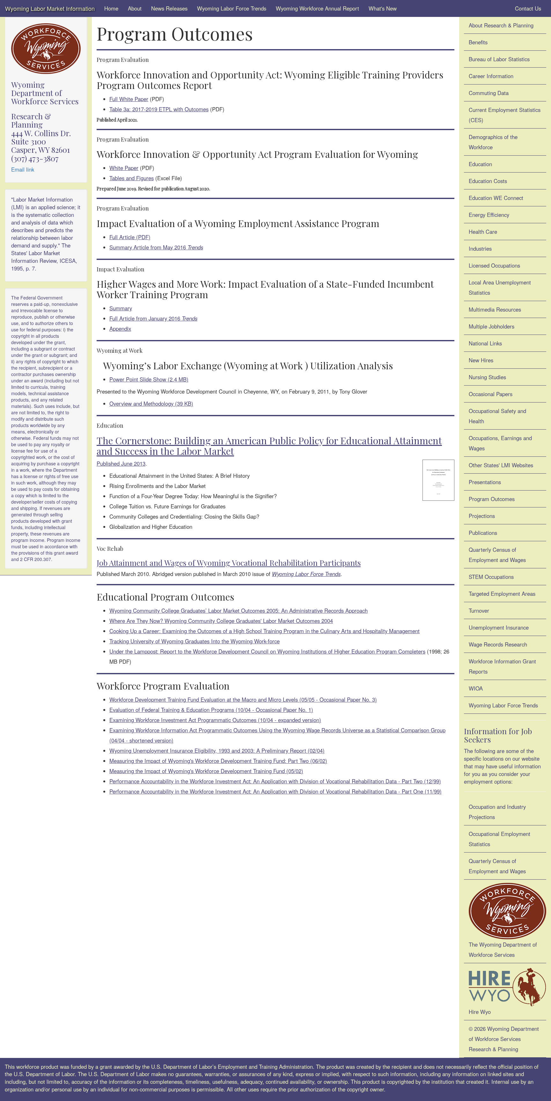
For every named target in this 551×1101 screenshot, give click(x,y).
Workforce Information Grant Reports (502, 666)
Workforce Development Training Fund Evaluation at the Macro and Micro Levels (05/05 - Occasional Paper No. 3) (243, 699)
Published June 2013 (121, 463)
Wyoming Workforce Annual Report (317, 8)
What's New (383, 8)
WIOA (476, 688)
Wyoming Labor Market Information (50, 8)
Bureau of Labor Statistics (499, 59)
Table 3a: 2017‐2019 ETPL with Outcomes (159, 109)
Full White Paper (128, 99)
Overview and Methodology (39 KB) (151, 403)
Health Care (483, 231)
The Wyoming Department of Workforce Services (503, 949)
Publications (483, 532)
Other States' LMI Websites (501, 465)
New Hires (481, 360)
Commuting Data (489, 93)
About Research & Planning (501, 25)
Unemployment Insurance (499, 627)
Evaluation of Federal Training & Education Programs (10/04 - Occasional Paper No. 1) (211, 709)
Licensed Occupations (494, 265)
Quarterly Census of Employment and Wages (497, 555)
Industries (480, 248)
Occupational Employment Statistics (499, 839)
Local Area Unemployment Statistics (500, 287)
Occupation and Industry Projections (497, 812)
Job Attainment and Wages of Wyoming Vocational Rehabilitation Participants (229, 563)
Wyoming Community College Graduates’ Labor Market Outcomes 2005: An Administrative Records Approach (238, 610)
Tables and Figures (131, 178)
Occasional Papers (490, 394)
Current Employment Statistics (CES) (504, 115)
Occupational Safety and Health (497, 416)
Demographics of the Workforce (493, 142)
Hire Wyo (480, 1012)
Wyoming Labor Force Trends (231, 8)
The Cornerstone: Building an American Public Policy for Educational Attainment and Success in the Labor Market (269, 445)
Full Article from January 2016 (153, 318)
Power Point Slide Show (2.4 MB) (148, 379)
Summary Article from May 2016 (156, 247)
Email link (22, 169)
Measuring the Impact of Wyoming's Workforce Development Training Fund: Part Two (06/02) (218, 761)
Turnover (479, 610)
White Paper (123, 168)
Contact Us (527, 8)
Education (480, 164)
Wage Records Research (498, 644)
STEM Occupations (491, 576)
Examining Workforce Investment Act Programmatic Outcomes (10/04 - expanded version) (215, 720)
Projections (482, 516)
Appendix (120, 328)
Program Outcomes (492, 499)
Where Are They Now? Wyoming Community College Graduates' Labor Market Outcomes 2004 (221, 620)
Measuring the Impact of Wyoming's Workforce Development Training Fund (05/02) (206, 771)
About (135, 8)
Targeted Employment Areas (502, 593)
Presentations (485, 482)
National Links (485, 343)
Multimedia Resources (495, 309)
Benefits (478, 42)
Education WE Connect (496, 198)
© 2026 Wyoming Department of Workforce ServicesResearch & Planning (504, 1039)
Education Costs (488, 181)
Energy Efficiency (489, 214)
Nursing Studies (487, 377)
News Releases (169, 8)
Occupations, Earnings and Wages (500, 443)
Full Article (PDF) (130, 237)
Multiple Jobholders (491, 326)
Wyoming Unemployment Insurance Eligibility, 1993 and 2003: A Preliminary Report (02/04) (217, 750)
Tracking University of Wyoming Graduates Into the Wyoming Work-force (194, 641)
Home (111, 8)
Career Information (491, 76)
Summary (120, 308)
